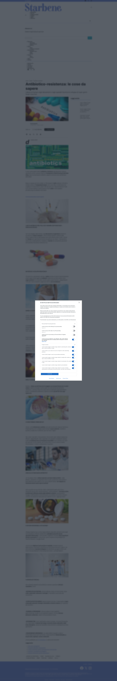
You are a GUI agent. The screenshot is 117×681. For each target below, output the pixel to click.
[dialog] (58, 340)
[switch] (73, 326)
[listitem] (58, 323)
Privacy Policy (65, 378)
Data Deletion (51, 378)
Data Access (58, 378)
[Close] (79, 303)
